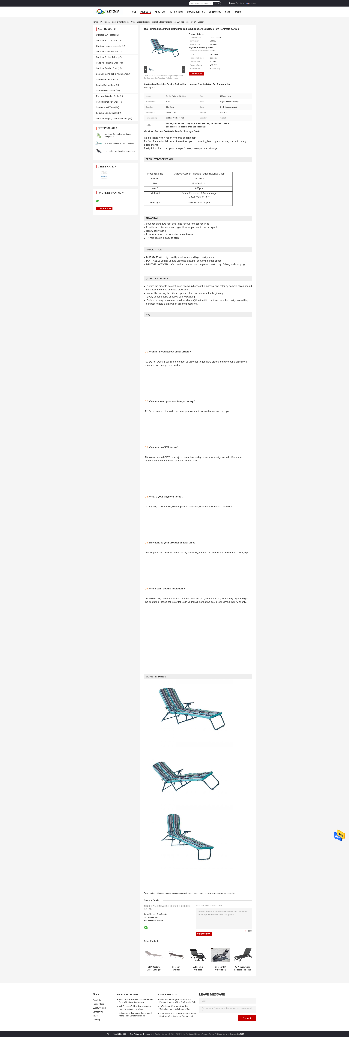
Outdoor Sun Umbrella (106, 40)
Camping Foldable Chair (107, 62)
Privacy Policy (112, 1034)
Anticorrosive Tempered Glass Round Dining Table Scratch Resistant (135, 1014)
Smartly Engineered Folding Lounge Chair (187, 893)
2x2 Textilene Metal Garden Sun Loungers (120, 151)
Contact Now (196, 74)
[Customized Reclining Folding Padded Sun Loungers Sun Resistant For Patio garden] (163, 49)
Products (145, 12)
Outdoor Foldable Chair (107, 51)
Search (216, 3)
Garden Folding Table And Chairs (111, 74)
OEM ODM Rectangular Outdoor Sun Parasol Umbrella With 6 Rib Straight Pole (178, 1000)
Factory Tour (176, 12)
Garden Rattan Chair (105, 85)
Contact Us (215, 12)
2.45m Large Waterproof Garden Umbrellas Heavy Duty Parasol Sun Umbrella (175, 1008)
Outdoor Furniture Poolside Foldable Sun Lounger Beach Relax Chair (176, 968)
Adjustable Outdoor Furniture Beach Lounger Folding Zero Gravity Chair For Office (198, 968)
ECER (242, 1034)
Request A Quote (235, 3)
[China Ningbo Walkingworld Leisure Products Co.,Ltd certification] (104, 176)
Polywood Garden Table (107, 96)
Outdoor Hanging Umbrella (108, 46)
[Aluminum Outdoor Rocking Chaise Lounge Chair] (99, 135)
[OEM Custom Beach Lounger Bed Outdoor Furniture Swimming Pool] (153, 954)
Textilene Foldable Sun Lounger (160, 893)
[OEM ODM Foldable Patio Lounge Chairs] (99, 143)
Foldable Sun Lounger (120, 22)
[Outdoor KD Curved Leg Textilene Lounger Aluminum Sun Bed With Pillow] (220, 954)
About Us (160, 12)
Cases (237, 12)
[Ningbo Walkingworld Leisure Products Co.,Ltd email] (99, 201)
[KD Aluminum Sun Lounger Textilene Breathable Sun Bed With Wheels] (242, 954)
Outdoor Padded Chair (106, 68)
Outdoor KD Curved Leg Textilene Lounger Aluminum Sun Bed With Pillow (220, 968)
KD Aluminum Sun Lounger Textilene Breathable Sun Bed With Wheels (242, 968)
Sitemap (96, 1020)
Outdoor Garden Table (106, 57)
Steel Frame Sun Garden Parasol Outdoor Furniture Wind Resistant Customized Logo (178, 1015)
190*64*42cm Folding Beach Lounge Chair (219, 893)
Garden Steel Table (105, 107)
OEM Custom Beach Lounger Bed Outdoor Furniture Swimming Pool (154, 968)
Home (133, 12)
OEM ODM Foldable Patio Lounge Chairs (119, 143)
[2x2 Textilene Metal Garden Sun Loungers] (99, 151)
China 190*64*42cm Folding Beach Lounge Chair (136, 1034)
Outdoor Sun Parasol (106, 35)
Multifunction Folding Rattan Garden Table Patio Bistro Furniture (135, 1007)
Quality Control (196, 12)
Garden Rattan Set (105, 79)
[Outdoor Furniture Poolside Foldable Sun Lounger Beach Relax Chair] (176, 954)
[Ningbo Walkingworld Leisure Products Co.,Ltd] (108, 12)
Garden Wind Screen (105, 90)
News (227, 12)
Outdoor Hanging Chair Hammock (112, 118)
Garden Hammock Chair (107, 102)
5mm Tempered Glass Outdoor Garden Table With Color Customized (136, 1000)
